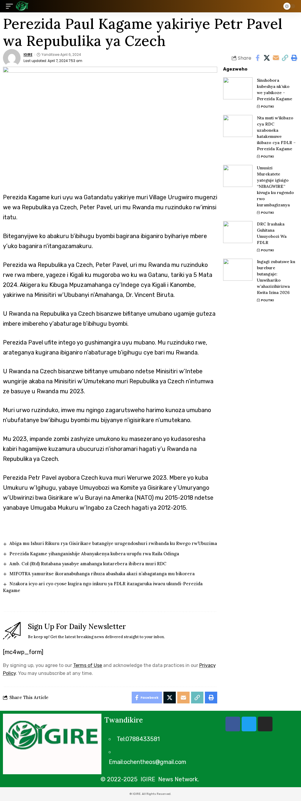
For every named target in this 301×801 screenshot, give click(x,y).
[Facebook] (232, 724)
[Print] (294, 58)
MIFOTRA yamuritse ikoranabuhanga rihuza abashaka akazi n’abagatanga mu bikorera (102, 573)
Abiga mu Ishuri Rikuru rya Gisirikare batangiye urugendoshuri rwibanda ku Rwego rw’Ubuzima (113, 543)
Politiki (267, 106)
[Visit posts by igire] (12, 58)
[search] (274, 6)
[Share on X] (266, 58)
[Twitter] (249, 724)
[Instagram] (265, 724)
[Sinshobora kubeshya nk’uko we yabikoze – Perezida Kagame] (237, 88)
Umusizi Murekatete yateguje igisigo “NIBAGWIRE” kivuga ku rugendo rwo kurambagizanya (275, 186)
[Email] (276, 58)
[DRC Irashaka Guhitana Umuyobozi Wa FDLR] (237, 232)
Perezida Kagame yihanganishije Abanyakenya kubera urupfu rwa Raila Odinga (94, 553)
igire (28, 54)
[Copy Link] (285, 58)
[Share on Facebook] (257, 58)
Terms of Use (87, 665)
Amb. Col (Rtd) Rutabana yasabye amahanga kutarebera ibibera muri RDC (87, 563)
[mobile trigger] (11, 6)
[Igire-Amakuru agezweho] (22, 6)
